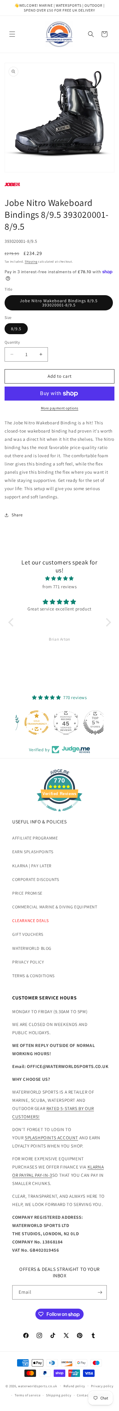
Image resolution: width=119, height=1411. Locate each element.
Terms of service (27, 1395)
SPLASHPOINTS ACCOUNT (51, 1137)
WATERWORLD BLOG (32, 948)
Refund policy (74, 1386)
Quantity (12, 342)
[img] (59, 578)
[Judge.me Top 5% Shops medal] (89, 722)
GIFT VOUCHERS (27, 934)
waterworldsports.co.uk (37, 1386)
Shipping (31, 261)
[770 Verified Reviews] (59, 815)
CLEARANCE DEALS (30, 920)
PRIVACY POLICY (28, 962)
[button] (12, 34)
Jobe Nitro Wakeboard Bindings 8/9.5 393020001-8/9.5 (59, 303)
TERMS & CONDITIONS (33, 975)
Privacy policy (102, 1386)
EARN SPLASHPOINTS (32, 851)
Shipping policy (58, 1395)
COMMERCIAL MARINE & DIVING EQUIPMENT (54, 907)
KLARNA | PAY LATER (32, 865)
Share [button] (17, 515)
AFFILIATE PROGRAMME (35, 838)
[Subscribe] (99, 1292)
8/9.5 (16, 328)
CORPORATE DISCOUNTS (35, 879)
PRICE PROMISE (27, 893)
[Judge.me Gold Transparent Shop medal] (30, 722)
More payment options (59, 408)
